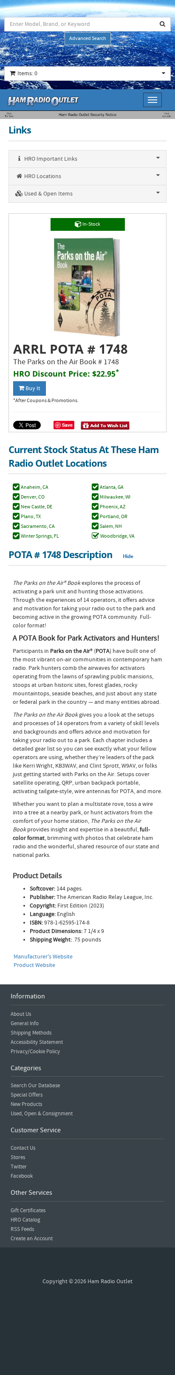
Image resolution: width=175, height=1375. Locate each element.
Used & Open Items (48, 194)
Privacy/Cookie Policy (35, 1051)
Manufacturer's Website (43, 957)
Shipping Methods (31, 1032)
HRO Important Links (50, 159)
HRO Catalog (25, 1219)
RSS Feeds (22, 1229)
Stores (18, 1157)
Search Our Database (35, 1085)
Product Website (34, 965)
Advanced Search (87, 38)
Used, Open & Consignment (42, 1113)
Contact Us (23, 1148)
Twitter (19, 1166)
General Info (25, 1023)
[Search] (163, 24)
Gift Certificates (28, 1210)
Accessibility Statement (37, 1042)
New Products (26, 1104)
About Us (21, 1014)
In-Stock (91, 224)
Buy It (32, 388)
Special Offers (26, 1094)
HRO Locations (42, 176)
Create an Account (32, 1238)
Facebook (22, 1176)
